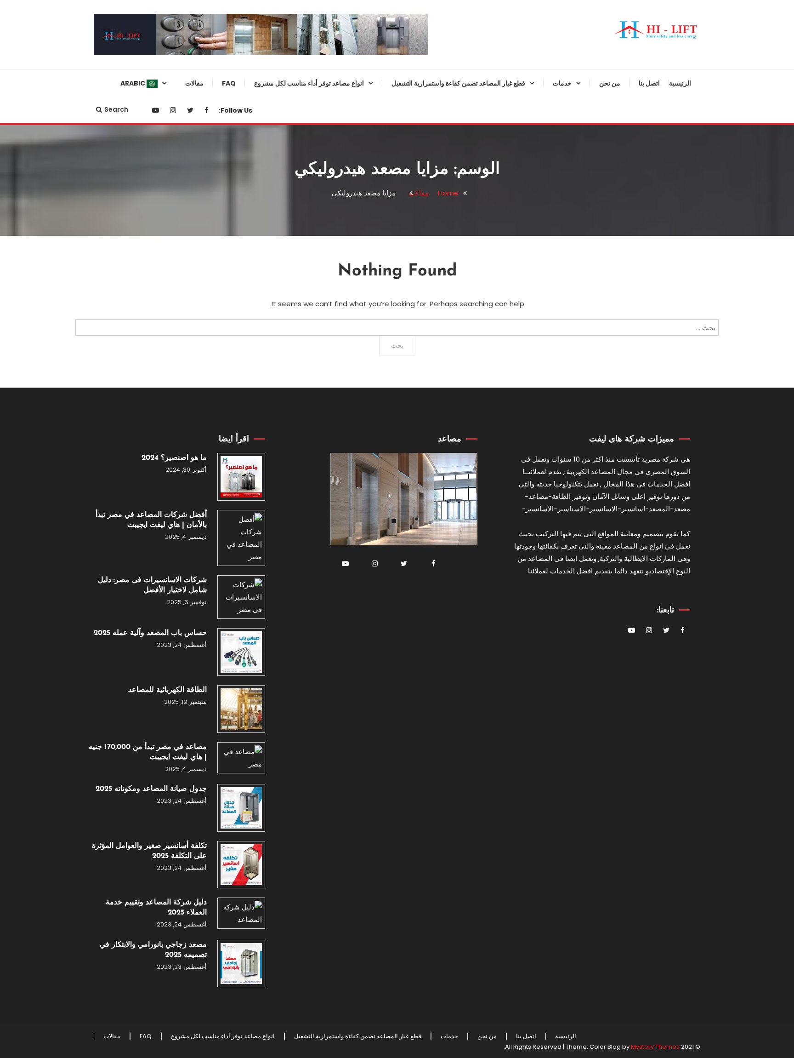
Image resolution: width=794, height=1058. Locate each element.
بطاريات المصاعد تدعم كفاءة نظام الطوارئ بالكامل (489, 785)
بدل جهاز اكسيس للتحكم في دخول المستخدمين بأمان (489, 1009)
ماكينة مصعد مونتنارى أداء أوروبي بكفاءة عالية (490, 376)
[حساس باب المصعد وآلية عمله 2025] (241, 652)
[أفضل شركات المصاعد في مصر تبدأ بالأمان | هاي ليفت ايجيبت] (241, 538)
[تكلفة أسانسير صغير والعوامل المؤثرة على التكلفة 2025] (241, 865)
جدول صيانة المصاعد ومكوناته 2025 (151, 789)
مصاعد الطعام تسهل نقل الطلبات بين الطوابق (329, 413)
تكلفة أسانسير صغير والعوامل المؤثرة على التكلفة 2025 (149, 851)
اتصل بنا (649, 83)
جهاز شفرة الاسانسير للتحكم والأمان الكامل (486, 338)
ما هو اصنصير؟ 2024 (174, 458)
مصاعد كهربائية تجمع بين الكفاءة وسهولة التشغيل (331, 115)
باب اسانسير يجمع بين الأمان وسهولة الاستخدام (486, 562)
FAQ (229, 83)
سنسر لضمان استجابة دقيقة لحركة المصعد (488, 152)
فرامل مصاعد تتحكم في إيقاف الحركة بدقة (494, 823)
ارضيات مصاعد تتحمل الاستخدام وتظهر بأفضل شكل (491, 636)
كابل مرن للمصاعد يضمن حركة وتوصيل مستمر (493, 860)
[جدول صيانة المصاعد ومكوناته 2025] (241, 808)
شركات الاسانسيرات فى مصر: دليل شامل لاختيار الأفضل (152, 585)
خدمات (562, 83)
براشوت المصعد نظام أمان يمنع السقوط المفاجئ (493, 264)
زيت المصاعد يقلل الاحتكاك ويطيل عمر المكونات (489, 599)
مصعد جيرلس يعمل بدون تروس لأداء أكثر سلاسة (331, 376)
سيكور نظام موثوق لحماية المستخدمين (500, 115)
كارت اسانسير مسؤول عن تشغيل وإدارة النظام (490, 525)
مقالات (194, 83)
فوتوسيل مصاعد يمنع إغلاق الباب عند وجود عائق (486, 972)
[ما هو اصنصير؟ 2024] (241, 477)
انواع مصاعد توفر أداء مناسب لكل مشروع (309, 83)
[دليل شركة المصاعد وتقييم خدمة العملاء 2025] (241, 913)
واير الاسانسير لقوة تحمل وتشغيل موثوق (490, 301)
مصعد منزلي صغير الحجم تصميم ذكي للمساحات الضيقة (330, 227)
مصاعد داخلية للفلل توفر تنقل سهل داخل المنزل (326, 338)
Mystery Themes (655, 1046)
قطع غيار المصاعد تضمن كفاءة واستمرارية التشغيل (458, 83)
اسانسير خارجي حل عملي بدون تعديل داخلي (331, 264)
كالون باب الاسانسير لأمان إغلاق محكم (492, 934)
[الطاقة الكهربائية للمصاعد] (241, 709)
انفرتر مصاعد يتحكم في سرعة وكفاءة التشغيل (494, 413)
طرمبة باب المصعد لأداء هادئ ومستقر (496, 674)
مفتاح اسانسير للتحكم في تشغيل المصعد (491, 748)
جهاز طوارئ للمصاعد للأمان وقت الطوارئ (491, 227)
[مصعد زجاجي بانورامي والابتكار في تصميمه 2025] (241, 964)
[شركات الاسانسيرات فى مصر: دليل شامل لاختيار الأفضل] (241, 597)
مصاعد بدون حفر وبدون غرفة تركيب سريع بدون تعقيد (325, 450)
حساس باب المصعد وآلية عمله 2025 (150, 633)
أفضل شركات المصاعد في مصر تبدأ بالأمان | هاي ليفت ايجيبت (151, 520)
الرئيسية (680, 83)
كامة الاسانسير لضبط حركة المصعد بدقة (488, 487)
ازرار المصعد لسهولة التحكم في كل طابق (488, 711)
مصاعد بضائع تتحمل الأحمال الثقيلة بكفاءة (328, 301)
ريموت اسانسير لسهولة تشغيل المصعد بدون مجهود (494, 450)
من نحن (609, 83)
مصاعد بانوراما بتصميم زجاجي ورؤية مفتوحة (325, 152)
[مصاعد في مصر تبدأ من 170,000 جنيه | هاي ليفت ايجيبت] (241, 757)
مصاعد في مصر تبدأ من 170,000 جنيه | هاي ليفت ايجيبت (148, 752)
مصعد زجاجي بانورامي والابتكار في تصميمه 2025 (153, 950)
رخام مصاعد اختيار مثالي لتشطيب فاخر (490, 897)
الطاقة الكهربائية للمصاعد (167, 690)
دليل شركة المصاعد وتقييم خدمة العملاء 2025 (156, 907)
